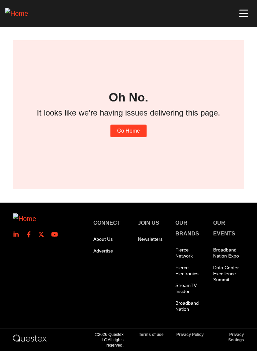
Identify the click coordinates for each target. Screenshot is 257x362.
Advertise (103, 251)
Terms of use (151, 334)
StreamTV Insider (186, 288)
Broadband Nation (187, 306)
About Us (103, 239)
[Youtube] (56, 234)
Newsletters (150, 239)
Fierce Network (184, 253)
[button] (243, 13)
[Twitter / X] (43, 234)
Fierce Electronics (186, 270)
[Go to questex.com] (30, 338)
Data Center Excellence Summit (226, 273)
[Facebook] (31, 234)
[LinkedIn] (18, 234)
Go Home (128, 131)
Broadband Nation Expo (226, 253)
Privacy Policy (190, 334)
